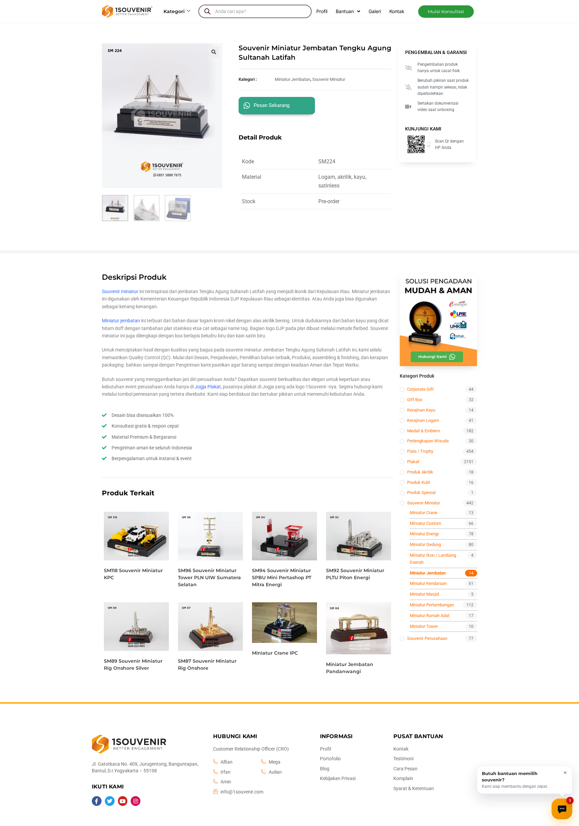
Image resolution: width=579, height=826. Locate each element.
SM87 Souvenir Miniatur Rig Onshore (207, 664)
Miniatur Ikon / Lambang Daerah (433, 559)
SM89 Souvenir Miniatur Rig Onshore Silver (133, 664)
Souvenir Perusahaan (427, 638)
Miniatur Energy (424, 533)
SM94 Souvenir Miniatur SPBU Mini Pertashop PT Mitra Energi (281, 577)
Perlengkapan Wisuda (428, 440)
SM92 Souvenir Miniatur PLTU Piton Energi (355, 574)
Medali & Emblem (423, 430)
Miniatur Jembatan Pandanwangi (349, 667)
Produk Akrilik (420, 472)
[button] (446, 11)
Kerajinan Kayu (421, 409)
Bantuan (345, 11)
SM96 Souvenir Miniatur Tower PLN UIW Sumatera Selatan (209, 577)
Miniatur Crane (423, 512)
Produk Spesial (421, 492)
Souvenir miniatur (120, 291)
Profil (321, 11)
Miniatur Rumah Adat (429, 615)
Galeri (375, 11)
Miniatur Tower (424, 626)
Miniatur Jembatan (292, 79)
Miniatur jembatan (121, 320)
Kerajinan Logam (423, 420)
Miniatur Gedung (425, 544)
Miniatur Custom (425, 523)
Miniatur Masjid (424, 594)
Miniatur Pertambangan (432, 604)
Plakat (413, 461)
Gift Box (414, 399)
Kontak (396, 11)
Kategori (174, 11)
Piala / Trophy (420, 451)
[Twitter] (110, 801)
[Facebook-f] (97, 801)
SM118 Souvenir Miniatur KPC (133, 574)
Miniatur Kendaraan (428, 583)
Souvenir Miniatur (328, 79)
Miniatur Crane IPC (275, 653)
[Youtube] (123, 801)
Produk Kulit (418, 482)
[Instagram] (135, 801)
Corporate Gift (420, 389)
